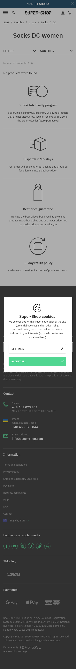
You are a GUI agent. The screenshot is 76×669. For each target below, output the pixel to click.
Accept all (18, 361)
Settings (17, 349)
